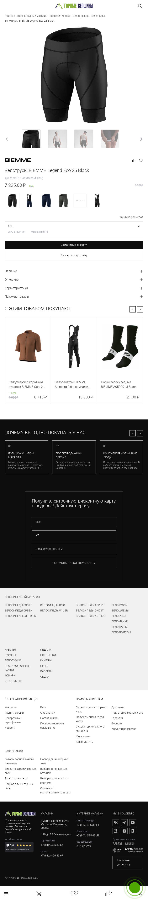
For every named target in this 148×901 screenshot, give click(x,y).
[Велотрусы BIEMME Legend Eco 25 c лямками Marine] (29, 200)
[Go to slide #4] (110, 139)
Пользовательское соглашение (52, 725)
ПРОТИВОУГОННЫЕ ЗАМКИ (17, 668)
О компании (47, 712)
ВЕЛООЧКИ (119, 615)
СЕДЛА (44, 676)
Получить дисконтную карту (90, 719)
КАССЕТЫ (46, 671)
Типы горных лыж (16, 778)
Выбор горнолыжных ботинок (53, 771)
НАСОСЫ (10, 655)
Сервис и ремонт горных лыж (91, 709)
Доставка (118, 707)
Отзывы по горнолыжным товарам (55, 790)
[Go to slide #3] (83, 139)
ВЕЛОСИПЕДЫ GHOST (89, 610)
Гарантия (118, 718)
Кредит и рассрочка (124, 728)
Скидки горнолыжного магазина (90, 728)
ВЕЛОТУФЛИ (120, 605)
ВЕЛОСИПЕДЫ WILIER (54, 610)
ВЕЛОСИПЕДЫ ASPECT (90, 605)
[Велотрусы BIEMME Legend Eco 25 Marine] (46, 200)
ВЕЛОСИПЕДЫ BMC (52, 605)
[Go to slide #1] (31, 139)
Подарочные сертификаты (13, 720)
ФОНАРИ (10, 675)
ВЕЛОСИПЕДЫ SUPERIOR (20, 615)
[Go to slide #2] (57, 139)
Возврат (117, 723)
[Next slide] (141, 139)
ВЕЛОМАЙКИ (120, 621)
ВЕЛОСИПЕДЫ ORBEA (18, 610)
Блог (43, 707)
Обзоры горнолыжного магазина (19, 761)
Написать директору (123, 862)
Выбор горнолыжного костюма (54, 780)
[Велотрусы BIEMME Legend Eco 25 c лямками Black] (97, 200)
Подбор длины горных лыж (19, 786)
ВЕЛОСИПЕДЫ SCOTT (18, 605)
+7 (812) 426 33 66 (52, 844)
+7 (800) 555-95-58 (88, 835)
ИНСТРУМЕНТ (14, 681)
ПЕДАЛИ (45, 649)
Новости (10, 727)
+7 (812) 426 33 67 (52, 855)
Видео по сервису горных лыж (20, 771)
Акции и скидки (14, 712)
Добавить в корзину (74, 244)
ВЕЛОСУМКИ (13, 660)
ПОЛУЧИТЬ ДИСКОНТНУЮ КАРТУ (74, 562)
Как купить (83, 736)
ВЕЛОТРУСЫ (120, 626)
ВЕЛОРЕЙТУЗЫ (121, 632)
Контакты (11, 707)
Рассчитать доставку (74, 255)
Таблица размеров (131, 217)
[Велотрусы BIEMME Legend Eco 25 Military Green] (63, 200)
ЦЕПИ (44, 665)
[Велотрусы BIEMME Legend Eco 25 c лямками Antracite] (80, 200)
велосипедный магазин (22, 597)
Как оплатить (84, 741)
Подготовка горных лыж (127, 712)
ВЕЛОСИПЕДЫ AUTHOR (90, 615)
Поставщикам (49, 718)
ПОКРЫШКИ (48, 655)
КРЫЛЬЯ (10, 649)
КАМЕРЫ (46, 660)
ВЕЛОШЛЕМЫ (120, 610)
